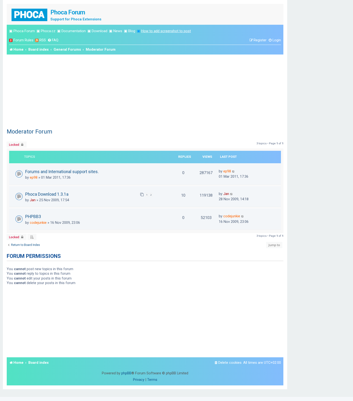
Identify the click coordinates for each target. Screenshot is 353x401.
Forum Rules (23, 40)
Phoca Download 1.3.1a (46, 194)
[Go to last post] (233, 171)
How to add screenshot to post (166, 31)
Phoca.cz (48, 31)
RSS (42, 40)
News (117, 31)
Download (99, 31)
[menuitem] (53, 40)
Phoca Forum (24, 31)
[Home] (29, 14)
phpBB (126, 373)
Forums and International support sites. (62, 171)
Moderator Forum (29, 131)
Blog (131, 31)
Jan (33, 200)
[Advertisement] (145, 90)
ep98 (33, 177)
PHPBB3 (33, 216)
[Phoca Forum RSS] (36, 40)
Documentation (73, 31)
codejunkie (38, 222)
